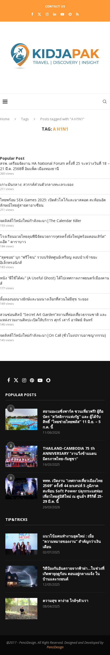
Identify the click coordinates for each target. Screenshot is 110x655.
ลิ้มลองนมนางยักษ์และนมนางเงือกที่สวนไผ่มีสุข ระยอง (44, 299)
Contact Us (55, 6)
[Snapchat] (70, 14)
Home (5, 118)
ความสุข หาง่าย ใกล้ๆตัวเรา (65, 600)
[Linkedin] (54, 14)
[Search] (104, 101)
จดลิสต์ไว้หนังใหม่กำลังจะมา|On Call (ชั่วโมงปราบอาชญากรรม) (53, 335)
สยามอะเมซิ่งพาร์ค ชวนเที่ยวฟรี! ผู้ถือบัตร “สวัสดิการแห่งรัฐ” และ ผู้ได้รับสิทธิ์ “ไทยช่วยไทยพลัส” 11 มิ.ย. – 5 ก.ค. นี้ (73, 419)
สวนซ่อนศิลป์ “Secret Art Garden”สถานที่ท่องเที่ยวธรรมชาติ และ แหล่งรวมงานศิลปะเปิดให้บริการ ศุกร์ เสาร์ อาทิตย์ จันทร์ (53, 317)
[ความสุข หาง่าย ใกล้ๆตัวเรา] (21, 608)
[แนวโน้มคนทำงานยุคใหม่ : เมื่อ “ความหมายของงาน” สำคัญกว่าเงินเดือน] (21, 544)
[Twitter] (39, 14)
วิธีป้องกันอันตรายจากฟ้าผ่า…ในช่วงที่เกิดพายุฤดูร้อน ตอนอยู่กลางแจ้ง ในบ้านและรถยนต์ (73, 573)
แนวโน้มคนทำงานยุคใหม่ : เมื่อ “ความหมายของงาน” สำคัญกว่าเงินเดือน (72, 541)
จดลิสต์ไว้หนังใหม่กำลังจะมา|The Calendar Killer (40, 220)
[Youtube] (62, 14)
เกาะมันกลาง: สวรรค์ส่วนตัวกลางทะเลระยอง (36, 184)
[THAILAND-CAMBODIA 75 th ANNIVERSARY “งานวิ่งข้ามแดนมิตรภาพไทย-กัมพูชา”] (21, 456)
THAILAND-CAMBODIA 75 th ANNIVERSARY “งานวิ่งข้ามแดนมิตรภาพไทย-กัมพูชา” (70, 453)
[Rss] (77, 14)
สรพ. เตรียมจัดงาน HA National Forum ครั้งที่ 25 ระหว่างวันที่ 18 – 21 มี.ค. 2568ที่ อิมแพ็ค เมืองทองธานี (55, 166)
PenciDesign (55, 647)
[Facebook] (32, 14)
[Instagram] (47, 14)
